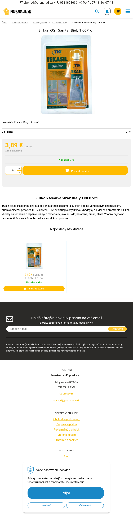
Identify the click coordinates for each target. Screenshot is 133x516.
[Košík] (117, 11)
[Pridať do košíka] (34, 288)
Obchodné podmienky (66, 419)
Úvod (4, 22)
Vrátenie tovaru (66, 434)
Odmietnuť (85, 505)
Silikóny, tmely (40, 22)
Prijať (65, 493)
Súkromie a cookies (66, 440)
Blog (66, 456)
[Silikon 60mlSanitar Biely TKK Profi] (66, 74)
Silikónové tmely (59, 22)
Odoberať (117, 328)
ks (13, 170)
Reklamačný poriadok (66, 429)
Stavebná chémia (20, 22)
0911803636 (68, 2)
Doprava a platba (66, 424)
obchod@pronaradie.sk (39, 2)
